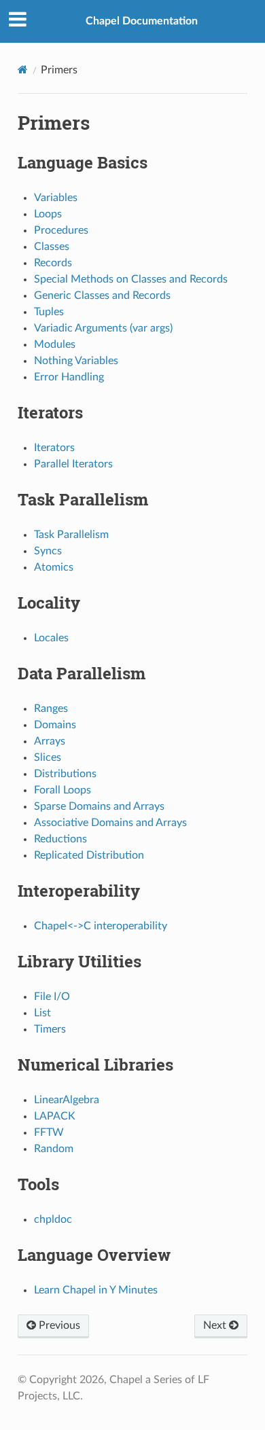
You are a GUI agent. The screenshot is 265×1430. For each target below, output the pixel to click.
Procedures (61, 230)
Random (53, 1148)
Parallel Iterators (73, 464)
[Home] (23, 69)
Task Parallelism (71, 534)
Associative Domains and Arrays (110, 822)
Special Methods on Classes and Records (131, 279)
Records (53, 262)
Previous (58, 1325)
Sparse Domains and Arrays (99, 806)
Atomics (53, 567)
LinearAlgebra (66, 1099)
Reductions (60, 839)
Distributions (65, 773)
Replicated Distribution (89, 855)
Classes (51, 246)
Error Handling (69, 377)
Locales (51, 637)
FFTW (49, 1132)
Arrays (49, 741)
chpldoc (53, 1219)
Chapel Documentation (142, 21)
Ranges (51, 708)
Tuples (49, 311)
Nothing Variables (76, 360)
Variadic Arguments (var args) (103, 328)
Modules (54, 344)
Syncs (48, 551)
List (42, 1012)
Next (216, 1325)
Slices (47, 757)
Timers (50, 1029)
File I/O (52, 996)
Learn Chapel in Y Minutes (96, 1290)
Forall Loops (62, 790)
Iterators (54, 447)
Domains (55, 724)
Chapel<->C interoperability (100, 925)
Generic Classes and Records (102, 295)
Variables (55, 197)
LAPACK (54, 1116)
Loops (48, 214)
